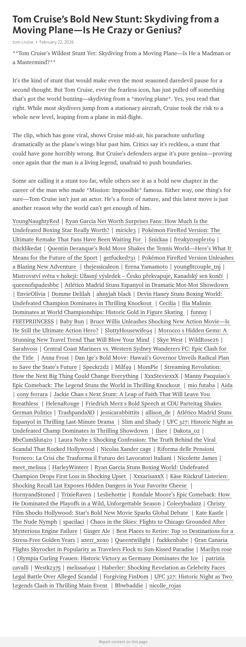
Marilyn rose (216, 549)
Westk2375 (48, 567)
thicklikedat (27, 248)
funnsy (199, 312)
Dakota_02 (186, 430)
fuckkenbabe (172, 539)
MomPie (147, 366)
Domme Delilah (71, 293)
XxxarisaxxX (149, 476)
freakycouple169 (194, 239)
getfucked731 (119, 257)
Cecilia (167, 303)
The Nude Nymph (34, 521)
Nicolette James (197, 457)
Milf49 (123, 366)
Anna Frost (55, 357)
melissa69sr (81, 567)
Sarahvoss (24, 348)
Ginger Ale (97, 531)
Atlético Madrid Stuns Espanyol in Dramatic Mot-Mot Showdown (147, 284)
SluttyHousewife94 (128, 330)
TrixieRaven (76, 494)
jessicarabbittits (120, 412)
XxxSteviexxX (161, 375)
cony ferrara (32, 394)
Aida (227, 385)
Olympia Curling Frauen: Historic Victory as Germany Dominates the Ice (108, 558)
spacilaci (73, 521)
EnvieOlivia (31, 293)
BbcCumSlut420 (32, 439)
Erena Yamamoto (146, 266)
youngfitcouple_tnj (197, 266)
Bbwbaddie (129, 585)
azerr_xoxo (95, 539)
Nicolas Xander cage (126, 448)
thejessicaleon (101, 266)
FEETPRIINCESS (33, 321)
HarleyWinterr (70, 467)
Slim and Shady (141, 421)
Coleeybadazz (184, 503)
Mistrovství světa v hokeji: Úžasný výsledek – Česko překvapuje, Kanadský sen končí (118, 275)
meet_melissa (29, 467)
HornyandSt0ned (33, 494)
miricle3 (126, 230)
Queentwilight (133, 539)
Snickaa (158, 239)
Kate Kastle (210, 512)
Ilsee (161, 430)
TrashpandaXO (76, 412)
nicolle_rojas (165, 585)
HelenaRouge (62, 403)
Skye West (170, 339)
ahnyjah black (113, 293)
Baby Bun (72, 321)
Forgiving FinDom (125, 576)
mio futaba (201, 385)
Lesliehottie (111, 494)
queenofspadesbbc (35, 284)
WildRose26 (204, 339)
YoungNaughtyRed (35, 221)
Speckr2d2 (96, 366)
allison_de (158, 412)
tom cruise (22, 42)
